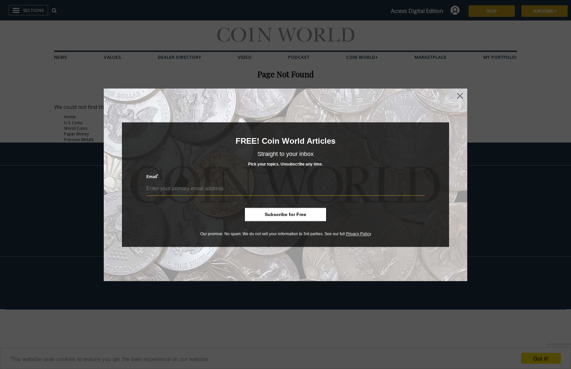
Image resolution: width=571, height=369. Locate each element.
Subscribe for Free (285, 214)
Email (152, 176)
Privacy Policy (358, 234)
